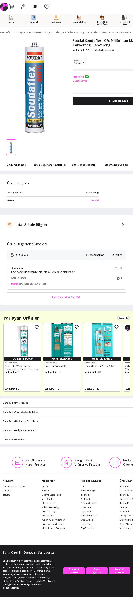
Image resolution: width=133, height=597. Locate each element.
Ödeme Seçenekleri (51, 495)
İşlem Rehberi (48, 503)
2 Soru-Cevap (80, 80)
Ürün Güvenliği (49, 511)
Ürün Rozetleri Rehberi (53, 524)
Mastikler (107, 32)
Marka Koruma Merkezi (14, 486)
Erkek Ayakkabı (88, 520)
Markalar (7, 490)
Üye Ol (45, 486)
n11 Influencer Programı (53, 528)
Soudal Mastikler (123, 32)
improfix (78, 76)
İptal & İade (47, 499)
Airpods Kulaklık (88, 503)
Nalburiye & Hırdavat (65, 32)
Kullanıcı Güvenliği (50, 507)
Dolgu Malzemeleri (88, 32)
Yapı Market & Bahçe (39, 32)
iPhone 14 (85, 495)
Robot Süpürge (88, 490)
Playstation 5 (87, 507)
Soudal (95, 200)
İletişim (6, 495)
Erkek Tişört (86, 524)
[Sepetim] (11, 7)
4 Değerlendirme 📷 (104, 50)
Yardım (45, 490)
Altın (83, 486)
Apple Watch (87, 511)
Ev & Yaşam (20, 32)
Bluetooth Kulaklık (89, 515)
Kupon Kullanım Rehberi (53, 520)
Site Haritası (47, 515)
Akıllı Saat (85, 499)
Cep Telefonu (87, 528)
